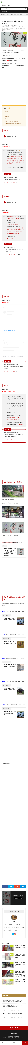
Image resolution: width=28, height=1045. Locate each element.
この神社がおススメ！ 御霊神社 (11, 121)
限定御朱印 (9, 26)
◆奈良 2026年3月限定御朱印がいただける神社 (20, 964)
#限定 (10, 216)
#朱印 (18, 417)
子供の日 (5, 26)
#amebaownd (10, 158)
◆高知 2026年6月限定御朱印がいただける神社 (12, 1017)
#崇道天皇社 (20, 228)
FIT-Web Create (11, 1037)
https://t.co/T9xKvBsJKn (12, 224)
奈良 (8, 14)
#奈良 (18, 229)
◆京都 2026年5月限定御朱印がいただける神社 (10, 689)
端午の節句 (18, 28)
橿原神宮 (13, 26)
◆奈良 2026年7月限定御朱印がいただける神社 (20, 981)
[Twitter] (11, 886)
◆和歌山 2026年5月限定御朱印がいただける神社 (10, 713)
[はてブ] (23, 886)
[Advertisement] (14, 88)
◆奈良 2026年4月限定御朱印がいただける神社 (20, 947)
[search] (25, 9)
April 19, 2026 (10, 169)
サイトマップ (4, 4)
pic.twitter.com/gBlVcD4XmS (13, 419)
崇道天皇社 (7, 113)
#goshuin (11, 231)
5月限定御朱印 (6, 28)
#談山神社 (11, 417)
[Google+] (17, 886)
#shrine (14, 231)
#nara (21, 231)
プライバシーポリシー (6, 5)
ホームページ (7, 182)
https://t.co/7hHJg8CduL (16, 156)
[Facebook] (5, 886)
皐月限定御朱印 (13, 28)
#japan (17, 231)
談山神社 (8, 29)
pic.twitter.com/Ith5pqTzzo (13, 233)
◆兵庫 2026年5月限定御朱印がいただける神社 (10, 665)
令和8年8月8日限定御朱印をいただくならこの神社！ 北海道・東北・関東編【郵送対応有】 (13, 1006)
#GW (15, 417)
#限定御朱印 (18, 162)
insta (14, 182)
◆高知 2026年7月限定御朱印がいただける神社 (12, 1013)
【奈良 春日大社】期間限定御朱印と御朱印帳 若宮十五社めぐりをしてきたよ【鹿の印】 (20, 974)
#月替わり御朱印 (19, 160)
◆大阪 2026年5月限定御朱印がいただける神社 (10, 642)
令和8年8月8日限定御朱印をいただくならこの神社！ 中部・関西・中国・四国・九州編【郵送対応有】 (13, 1001)
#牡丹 (19, 158)
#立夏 (17, 218)
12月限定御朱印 (4, 11)
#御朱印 (14, 216)
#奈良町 (13, 162)
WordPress (22, 1037)
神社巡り (18, 1036)
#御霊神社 (16, 158)
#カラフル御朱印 (13, 229)
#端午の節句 (12, 160)
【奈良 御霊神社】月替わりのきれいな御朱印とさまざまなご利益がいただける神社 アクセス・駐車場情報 (10, 552)
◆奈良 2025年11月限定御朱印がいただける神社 (20, 956)
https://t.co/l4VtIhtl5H (12, 228)
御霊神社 (19, 26)
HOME (3, 14)
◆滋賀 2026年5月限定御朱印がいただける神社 (10, 619)
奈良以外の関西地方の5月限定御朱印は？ (12, 123)
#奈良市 (10, 163)
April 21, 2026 (19, 424)
